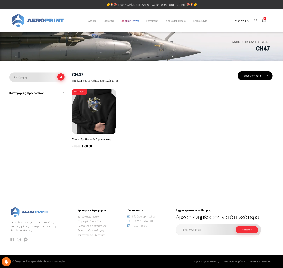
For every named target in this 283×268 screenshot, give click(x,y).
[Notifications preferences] (6, 261)
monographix (58, 262)
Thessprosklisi (33, 262)
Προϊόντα (250, 41)
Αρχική (235, 41)
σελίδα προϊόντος (85, 147)
